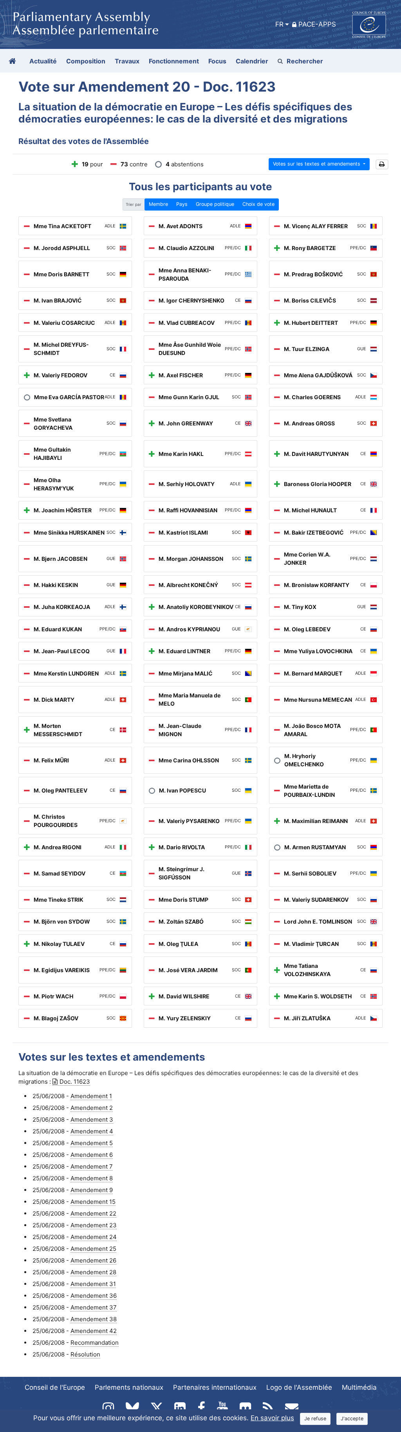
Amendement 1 (91, 1096)
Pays (182, 204)
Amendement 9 (91, 1190)
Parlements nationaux (129, 1387)
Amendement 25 (93, 1248)
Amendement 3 (91, 1119)
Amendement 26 (93, 1260)
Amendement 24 (93, 1237)
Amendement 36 (93, 1295)
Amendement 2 (91, 1107)
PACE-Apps (317, 24)
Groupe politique (215, 204)
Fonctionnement (174, 61)
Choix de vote (258, 204)
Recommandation (94, 1342)
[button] (382, 164)
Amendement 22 (93, 1213)
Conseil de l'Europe (55, 1387)
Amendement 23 (93, 1225)
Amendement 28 (93, 1272)
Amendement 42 (93, 1331)
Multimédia (359, 1387)
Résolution (85, 1354)
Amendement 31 (93, 1284)
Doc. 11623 (75, 1081)
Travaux (127, 61)
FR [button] (279, 24)
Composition (85, 61)
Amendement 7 (91, 1166)
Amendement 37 (93, 1307)
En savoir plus (272, 1418)
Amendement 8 (91, 1178)
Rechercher (305, 61)
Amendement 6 (91, 1154)
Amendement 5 (91, 1143)
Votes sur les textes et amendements (317, 164)
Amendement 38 (93, 1319)
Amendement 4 (91, 1131)
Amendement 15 (93, 1201)
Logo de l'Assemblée (299, 1387)
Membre (158, 204)
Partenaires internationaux (214, 1387)
